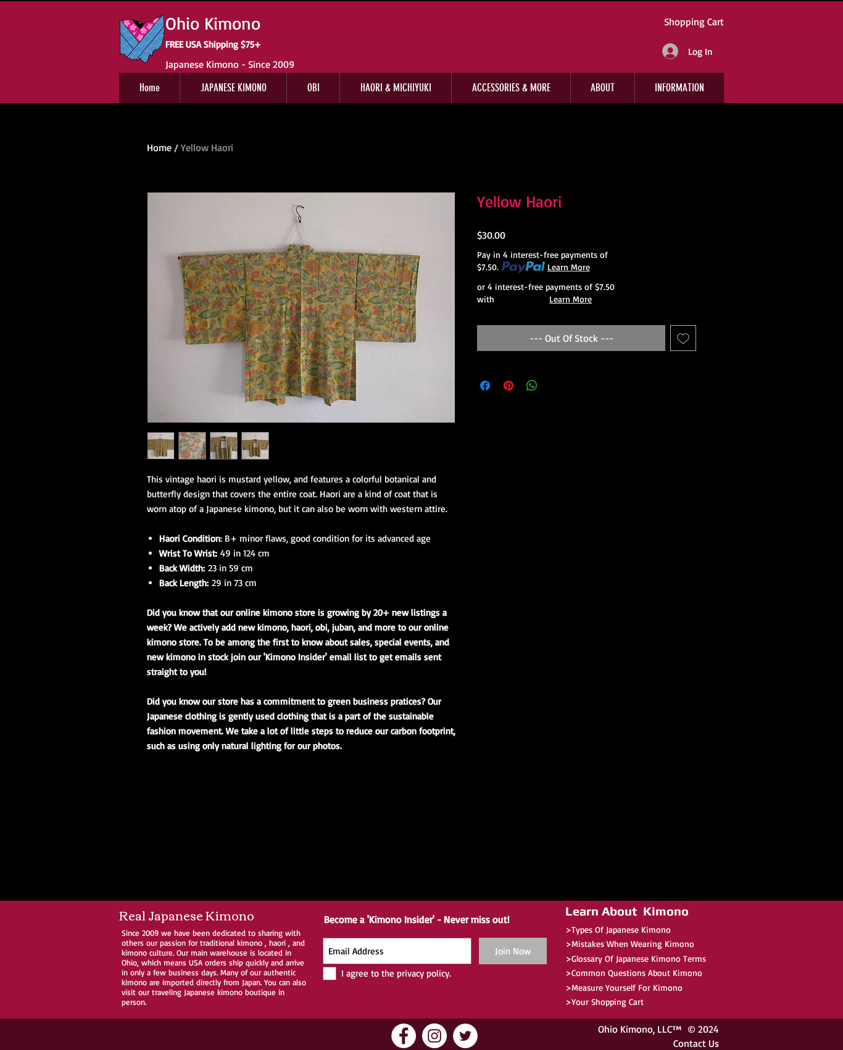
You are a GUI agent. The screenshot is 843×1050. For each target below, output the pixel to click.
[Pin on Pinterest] (508, 385)
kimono (249, 943)
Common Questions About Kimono (636, 972)
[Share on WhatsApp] (532, 385)
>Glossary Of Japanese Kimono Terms (635, 958)
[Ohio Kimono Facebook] (403, 1035)
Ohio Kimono (625, 1029)
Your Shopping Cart (607, 1001)
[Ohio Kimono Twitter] (465, 1035)
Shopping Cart (694, 21)
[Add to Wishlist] (683, 338)
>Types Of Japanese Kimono (618, 929)
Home (159, 147)
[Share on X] (555, 385)
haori (277, 943)
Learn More (568, 267)
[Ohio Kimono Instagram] (434, 1035)
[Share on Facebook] (485, 385)
